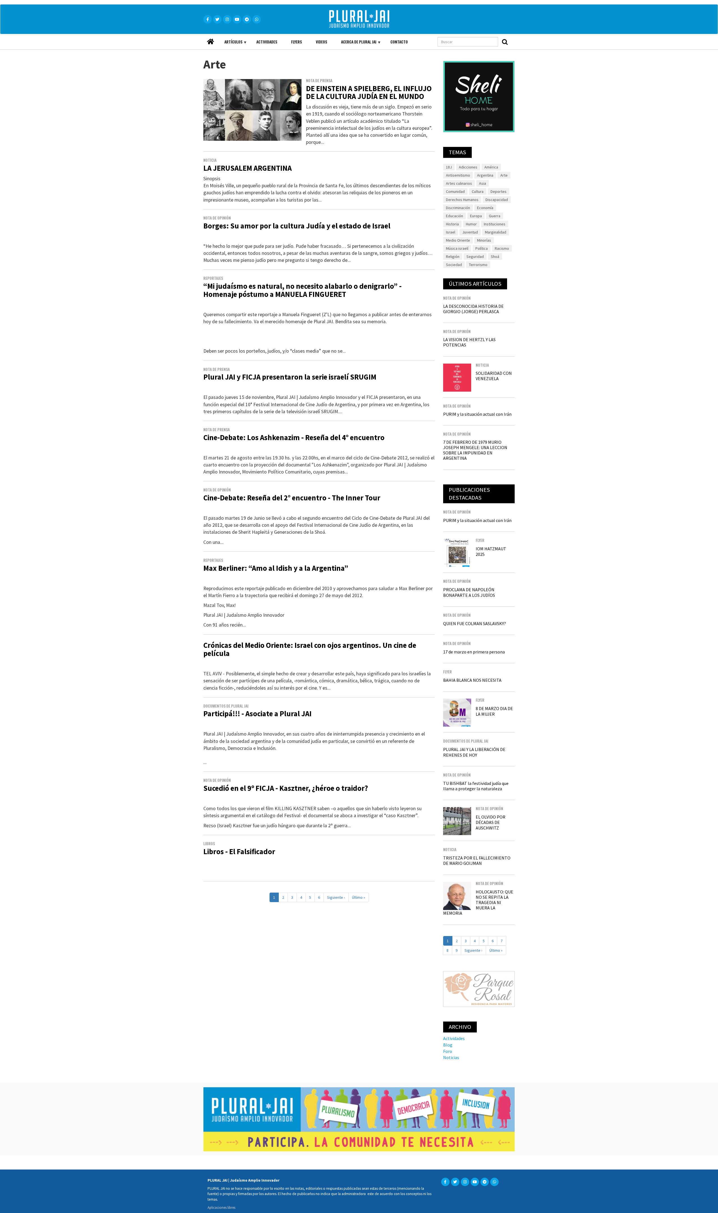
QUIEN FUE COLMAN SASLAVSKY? (474, 623)
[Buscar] (505, 42)
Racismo (502, 248)
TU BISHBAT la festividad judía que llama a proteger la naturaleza (475, 785)
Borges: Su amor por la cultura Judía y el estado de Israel (296, 225)
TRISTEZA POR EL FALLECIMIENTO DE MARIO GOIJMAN (476, 860)
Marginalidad (495, 232)
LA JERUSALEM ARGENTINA (247, 168)
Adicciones (468, 167)
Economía (485, 207)
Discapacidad (496, 199)
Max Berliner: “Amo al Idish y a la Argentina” (275, 568)
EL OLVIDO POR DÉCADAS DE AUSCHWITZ (490, 822)
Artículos (229, 44)
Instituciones (494, 224)
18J (449, 167)
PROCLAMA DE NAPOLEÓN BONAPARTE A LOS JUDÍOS (469, 592)
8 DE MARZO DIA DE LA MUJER (494, 711)
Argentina (485, 175)
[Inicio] (367, 19)
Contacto (399, 42)
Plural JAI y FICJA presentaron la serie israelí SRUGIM (289, 377)
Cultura (478, 191)
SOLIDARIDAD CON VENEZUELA (494, 375)
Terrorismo (478, 264)
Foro (447, 1051)
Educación (454, 215)
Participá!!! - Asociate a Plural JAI (257, 713)
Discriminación (458, 207)
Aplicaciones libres (221, 1207)
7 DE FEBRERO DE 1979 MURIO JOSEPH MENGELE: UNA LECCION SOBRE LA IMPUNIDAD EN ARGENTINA (475, 450)
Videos (321, 42)
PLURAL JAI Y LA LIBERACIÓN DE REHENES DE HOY (474, 752)
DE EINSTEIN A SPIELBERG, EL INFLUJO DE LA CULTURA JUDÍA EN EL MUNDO (369, 92)
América (491, 167)
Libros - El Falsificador (239, 851)
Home (210, 40)
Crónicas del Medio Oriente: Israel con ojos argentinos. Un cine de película (309, 649)
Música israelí (457, 248)
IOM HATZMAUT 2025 (491, 551)
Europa (476, 215)
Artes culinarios (459, 183)
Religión (452, 256)
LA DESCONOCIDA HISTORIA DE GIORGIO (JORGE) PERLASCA (473, 308)
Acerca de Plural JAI (355, 44)
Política (481, 248)
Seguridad (475, 256)
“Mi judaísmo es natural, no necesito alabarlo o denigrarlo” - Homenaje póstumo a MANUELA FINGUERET (302, 290)
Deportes (499, 191)
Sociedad (454, 264)
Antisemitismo (458, 175)
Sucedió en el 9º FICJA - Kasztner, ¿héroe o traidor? (285, 788)
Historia (452, 224)
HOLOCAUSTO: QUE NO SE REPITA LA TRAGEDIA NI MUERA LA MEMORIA (478, 902)
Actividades (266, 42)
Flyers (296, 42)
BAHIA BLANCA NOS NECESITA (472, 680)
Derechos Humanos (462, 199)
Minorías (484, 240)
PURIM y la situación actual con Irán (477, 414)
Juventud (470, 232)
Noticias (451, 1057)
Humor (471, 224)
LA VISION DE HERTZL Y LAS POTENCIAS (469, 342)
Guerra (494, 215)
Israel (450, 232)
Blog (447, 1045)
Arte (504, 175)
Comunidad (455, 191)
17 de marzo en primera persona (474, 652)
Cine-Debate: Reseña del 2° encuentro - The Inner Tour (291, 497)
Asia (482, 183)
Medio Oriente (458, 240)
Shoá (495, 256)
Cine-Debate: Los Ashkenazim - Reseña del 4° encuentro (294, 437)
